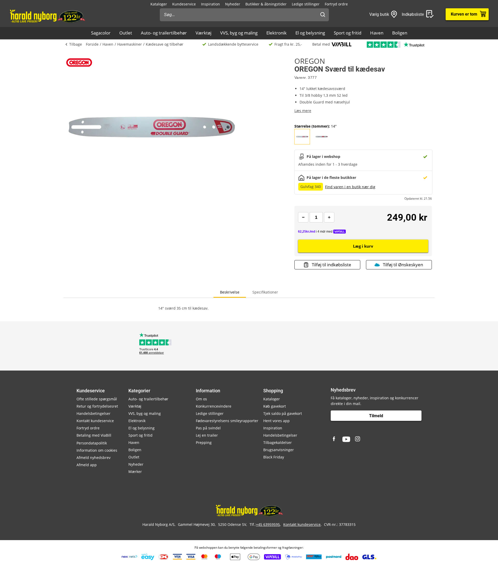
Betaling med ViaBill (94, 435)
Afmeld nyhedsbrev (93, 457)
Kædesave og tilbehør (164, 44)
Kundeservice (184, 4)
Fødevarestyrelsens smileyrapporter (227, 420)
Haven (376, 33)
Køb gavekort (274, 406)
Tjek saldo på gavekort (282, 413)
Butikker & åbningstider (266, 4)
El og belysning (310, 33)
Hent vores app (276, 420)
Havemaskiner (129, 44)
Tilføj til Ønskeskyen (403, 265)
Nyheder (232, 4)
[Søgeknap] (322, 14)
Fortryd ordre (336, 4)
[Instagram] (358, 439)
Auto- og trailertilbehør (164, 33)
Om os (201, 398)
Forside (92, 44)
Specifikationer (265, 292)
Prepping (204, 442)
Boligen (399, 33)
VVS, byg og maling (239, 33)
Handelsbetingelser (93, 413)
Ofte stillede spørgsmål (97, 398)
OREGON (309, 61)
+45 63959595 (268, 524)
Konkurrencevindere (213, 406)
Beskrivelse (229, 292)
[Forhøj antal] (329, 217)
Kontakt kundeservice (95, 420)
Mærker (135, 471)
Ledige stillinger (306, 4)
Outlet (125, 33)
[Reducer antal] (303, 217)
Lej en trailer (207, 435)
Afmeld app (87, 464)
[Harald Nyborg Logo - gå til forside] (47, 16)
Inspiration (210, 4)
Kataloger (158, 4)
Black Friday (273, 457)
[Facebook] (334, 439)
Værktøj (203, 33)
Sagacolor (100, 33)
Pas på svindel (208, 428)
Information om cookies (97, 450)
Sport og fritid (347, 33)
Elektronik (276, 33)
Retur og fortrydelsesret (97, 406)
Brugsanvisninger (278, 449)
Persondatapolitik (92, 443)
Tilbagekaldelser (277, 442)
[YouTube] (346, 439)
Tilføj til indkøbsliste (331, 265)
